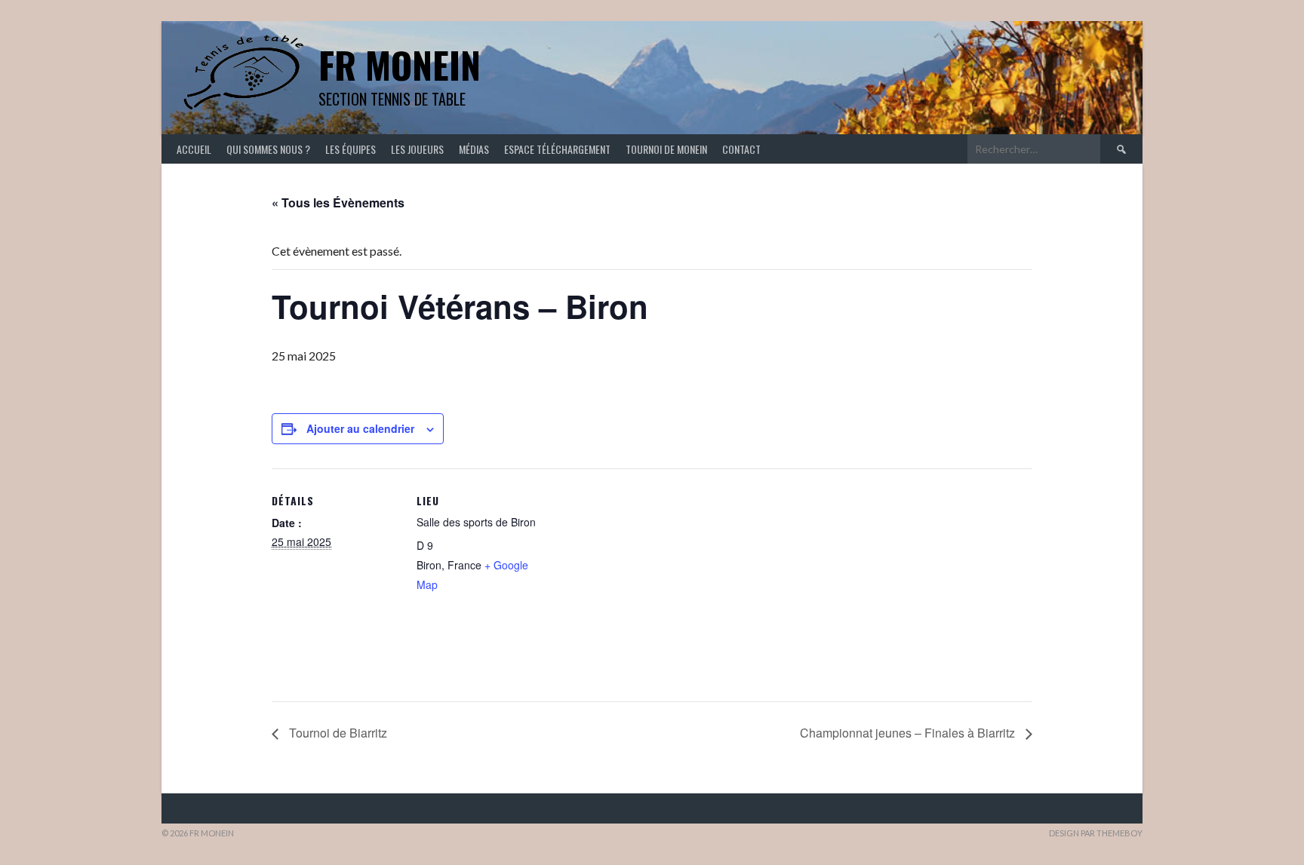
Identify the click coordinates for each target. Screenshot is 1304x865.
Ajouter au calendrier (360, 428)
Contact (741, 149)
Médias (474, 149)
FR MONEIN (399, 64)
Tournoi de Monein (666, 149)
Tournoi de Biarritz (336, 732)
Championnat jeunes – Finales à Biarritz (909, 732)
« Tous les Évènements (338, 202)
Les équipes (350, 149)
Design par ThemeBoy (1096, 833)
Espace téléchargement (557, 149)
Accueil (194, 149)
